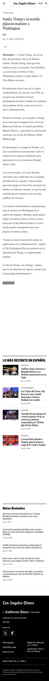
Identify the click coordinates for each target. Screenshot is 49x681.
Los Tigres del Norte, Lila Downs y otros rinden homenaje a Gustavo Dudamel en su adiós (33, 396)
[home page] (24, 3)
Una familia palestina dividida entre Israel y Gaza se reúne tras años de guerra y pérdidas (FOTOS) (23, 532)
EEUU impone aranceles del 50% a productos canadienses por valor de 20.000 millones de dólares (23, 574)
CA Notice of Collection (18, 672)
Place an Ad (8, 652)
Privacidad (6, 672)
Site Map (6, 622)
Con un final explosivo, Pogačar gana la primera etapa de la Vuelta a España (33, 442)
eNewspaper (8, 643)
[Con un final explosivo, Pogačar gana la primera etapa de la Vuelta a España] (10, 440)
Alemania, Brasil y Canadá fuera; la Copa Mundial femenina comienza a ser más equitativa (21, 516)
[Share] (5, 47)
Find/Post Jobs (9, 647)
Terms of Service (33, 670)
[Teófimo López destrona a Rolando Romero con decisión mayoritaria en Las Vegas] (10, 370)
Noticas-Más (8, 13)
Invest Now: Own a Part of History (35, 650)
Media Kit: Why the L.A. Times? (35, 644)
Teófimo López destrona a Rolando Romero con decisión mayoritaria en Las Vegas (33, 373)
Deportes (24, 365)
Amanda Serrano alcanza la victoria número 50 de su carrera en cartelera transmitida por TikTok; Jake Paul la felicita (33, 419)
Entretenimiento (27, 388)
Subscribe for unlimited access (14, 618)
